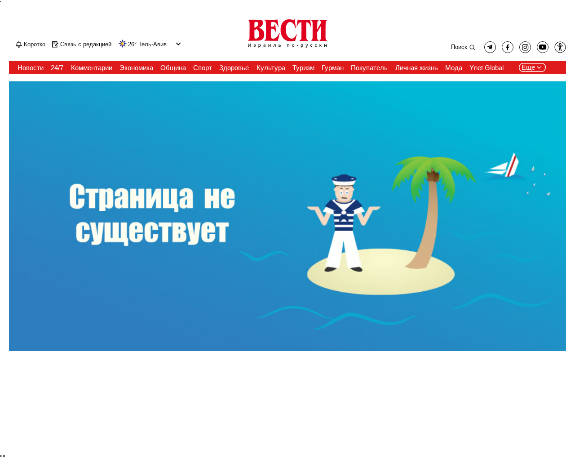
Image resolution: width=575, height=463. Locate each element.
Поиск (459, 47)
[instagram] (525, 47)
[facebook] (507, 47)
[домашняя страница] (287, 48)
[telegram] (490, 47)
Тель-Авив (152, 44)
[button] (177, 43)
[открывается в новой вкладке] (542, 47)
